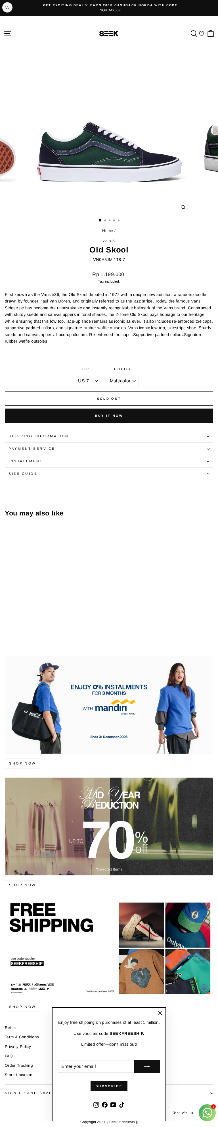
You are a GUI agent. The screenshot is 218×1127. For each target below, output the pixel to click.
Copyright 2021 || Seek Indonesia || (109, 1122)
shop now (22, 763)
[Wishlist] (202, 33)
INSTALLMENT (26, 461)
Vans (109, 241)
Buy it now (109, 415)
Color (122, 369)
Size (88, 369)
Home (107, 231)
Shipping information (39, 436)
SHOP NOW (22, 885)
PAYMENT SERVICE (32, 448)
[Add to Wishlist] (7, 7)
